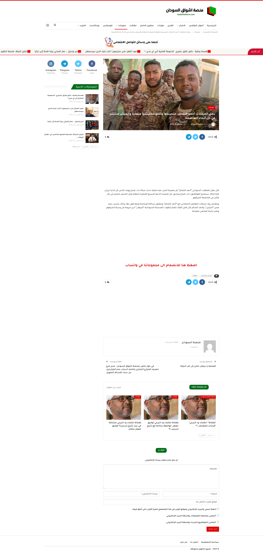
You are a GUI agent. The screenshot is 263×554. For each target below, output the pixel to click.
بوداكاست (94, 26)
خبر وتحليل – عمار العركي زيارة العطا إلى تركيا (97, 51)
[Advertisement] (101, 10)
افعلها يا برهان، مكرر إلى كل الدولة (198, 366)
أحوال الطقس (196, 26)
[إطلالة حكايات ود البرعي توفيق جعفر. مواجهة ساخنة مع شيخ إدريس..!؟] (161, 407)
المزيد (83, 26)
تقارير (171, 26)
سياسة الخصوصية (210, 542)
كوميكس (107, 26)
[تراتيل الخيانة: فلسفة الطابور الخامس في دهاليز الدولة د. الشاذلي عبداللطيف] (92, 138)
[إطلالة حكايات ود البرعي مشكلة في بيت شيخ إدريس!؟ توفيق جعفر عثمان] (123, 407)
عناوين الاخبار (147, 26)
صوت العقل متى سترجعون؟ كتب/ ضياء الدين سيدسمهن (152, 51)
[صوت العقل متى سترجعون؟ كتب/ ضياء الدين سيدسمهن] (92, 112)
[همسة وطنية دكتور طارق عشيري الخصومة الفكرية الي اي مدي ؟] (92, 99)
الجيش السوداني (206, 276)
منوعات (122, 26)
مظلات (194, 276)
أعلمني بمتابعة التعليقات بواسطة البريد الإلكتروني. (191, 516)
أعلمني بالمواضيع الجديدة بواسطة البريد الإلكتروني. (191, 522)
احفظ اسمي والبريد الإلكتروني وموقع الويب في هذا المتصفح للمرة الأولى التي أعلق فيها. (174, 509)
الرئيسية (211, 26)
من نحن (183, 542)
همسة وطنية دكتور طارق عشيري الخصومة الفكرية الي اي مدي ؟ (217, 51)
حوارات (160, 26)
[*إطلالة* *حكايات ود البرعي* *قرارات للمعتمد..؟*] (198, 407)
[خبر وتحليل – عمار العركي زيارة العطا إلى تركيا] (92, 125)
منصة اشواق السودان (208, 397)
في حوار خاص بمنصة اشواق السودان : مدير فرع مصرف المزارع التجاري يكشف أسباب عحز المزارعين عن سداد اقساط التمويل (132, 369)
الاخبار (182, 26)
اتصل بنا (194, 542)
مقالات (133, 26)
